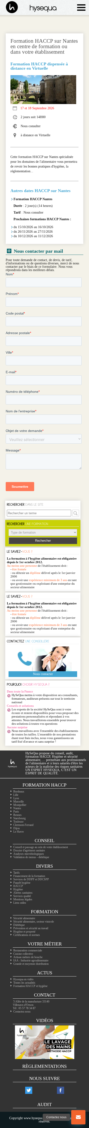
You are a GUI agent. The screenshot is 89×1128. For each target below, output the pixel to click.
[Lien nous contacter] (78, 1117)
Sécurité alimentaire (24, 918)
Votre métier (45, 943)
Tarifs (16, 872)
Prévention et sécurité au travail (30, 928)
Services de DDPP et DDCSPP (31, 879)
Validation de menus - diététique (31, 857)
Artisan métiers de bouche (27, 957)
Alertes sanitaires (23, 892)
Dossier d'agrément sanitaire (29, 850)
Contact (44, 994)
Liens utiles (19, 902)
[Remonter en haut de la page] (78, 1098)
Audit (44, 1104)
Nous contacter (43, 674)
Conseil (44, 840)
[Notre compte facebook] (60, 1090)
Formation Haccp (44, 784)
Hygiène (18, 889)
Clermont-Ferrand (23, 825)
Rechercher (43, 540)
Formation (44, 911)
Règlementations (44, 1066)
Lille (15, 795)
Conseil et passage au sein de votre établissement (40, 847)
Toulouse (18, 821)
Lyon (16, 798)
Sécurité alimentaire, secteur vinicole (33, 921)
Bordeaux (18, 791)
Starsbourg (19, 818)
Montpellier (19, 805)
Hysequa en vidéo (23, 979)
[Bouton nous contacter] (78, 1117)
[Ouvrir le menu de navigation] (81, 7)
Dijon (16, 828)
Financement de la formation (29, 876)
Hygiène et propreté (24, 931)
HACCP (18, 886)
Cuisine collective (23, 953)
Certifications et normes (26, 935)
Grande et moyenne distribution (31, 963)
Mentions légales (22, 899)
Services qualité (22, 896)
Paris (16, 811)
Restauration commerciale (27, 950)
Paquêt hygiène (21, 882)
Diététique (19, 925)
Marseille (18, 801)
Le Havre (18, 831)
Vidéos (44, 1020)
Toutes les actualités (24, 982)
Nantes (17, 808)
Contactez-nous (22, 1011)
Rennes (17, 815)
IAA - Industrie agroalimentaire (30, 960)
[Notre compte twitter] (28, 1090)
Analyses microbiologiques (28, 853)
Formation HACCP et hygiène (30, 986)
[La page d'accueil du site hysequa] (9, 7)
